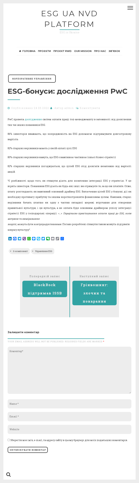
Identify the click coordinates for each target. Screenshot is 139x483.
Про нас (100, 51)
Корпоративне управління (32, 78)
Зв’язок (114, 51)
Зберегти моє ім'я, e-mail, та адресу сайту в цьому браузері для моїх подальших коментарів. (69, 440)
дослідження (33, 119)
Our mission (83, 51)
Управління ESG (43, 251)
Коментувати (90, 108)
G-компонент (20, 251)
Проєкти (44, 51)
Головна (28, 51)
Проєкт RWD (62, 51)
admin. (69, 108)
